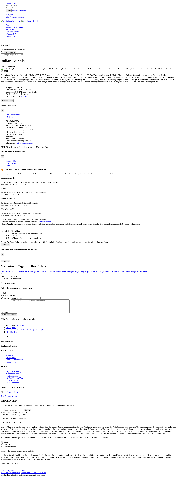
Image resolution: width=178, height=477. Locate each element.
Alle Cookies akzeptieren (10, 473)
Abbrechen (5, 244)
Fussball (51, 271)
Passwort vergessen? (20, 10)
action (144, 271)
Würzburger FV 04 (134, 271)
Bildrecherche (11, 358)
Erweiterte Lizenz (12, 163)
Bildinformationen (13, 115)
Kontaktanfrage (12, 376)
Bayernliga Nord (38, 271)
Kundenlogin (11, 362)
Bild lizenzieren (7, 101)
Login (9, 10)
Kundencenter (11, 3)
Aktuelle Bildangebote (14, 360)
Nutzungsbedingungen (24, 143)
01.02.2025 (5, 271)
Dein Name (5, 293)
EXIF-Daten (10, 117)
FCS (46, 271)
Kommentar (5, 312)
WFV (125, 271)
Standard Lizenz (12, 161)
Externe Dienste (10, 447)
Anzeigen (24, 96)
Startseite (9, 355)
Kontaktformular (44, 222)
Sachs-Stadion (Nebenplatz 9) (102, 271)
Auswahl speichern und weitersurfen (15, 470)
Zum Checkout (10, 52)
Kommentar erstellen (9, 315)
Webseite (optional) (8, 298)
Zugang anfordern (13, 374)
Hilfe (8, 165)
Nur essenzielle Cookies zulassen (33, 473)
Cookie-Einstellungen (14, 382)
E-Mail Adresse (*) (8, 295)
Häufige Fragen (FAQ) (14, 378)
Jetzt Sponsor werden (9, 396)
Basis (6, 442)
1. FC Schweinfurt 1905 (19, 271)
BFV (30, 271)
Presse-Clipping (12, 380)
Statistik (7, 444)
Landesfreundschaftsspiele (65, 271)
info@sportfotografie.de (14, 392)
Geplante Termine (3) (14, 372)
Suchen (27, 410)
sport (148, 271)
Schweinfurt (118, 271)
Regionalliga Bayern (83, 271)
